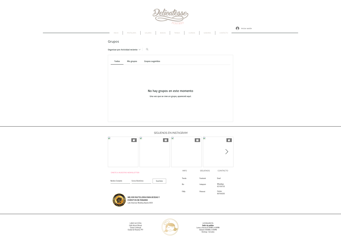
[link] (117, 61)
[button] (163, 33)
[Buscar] (147, 49)
